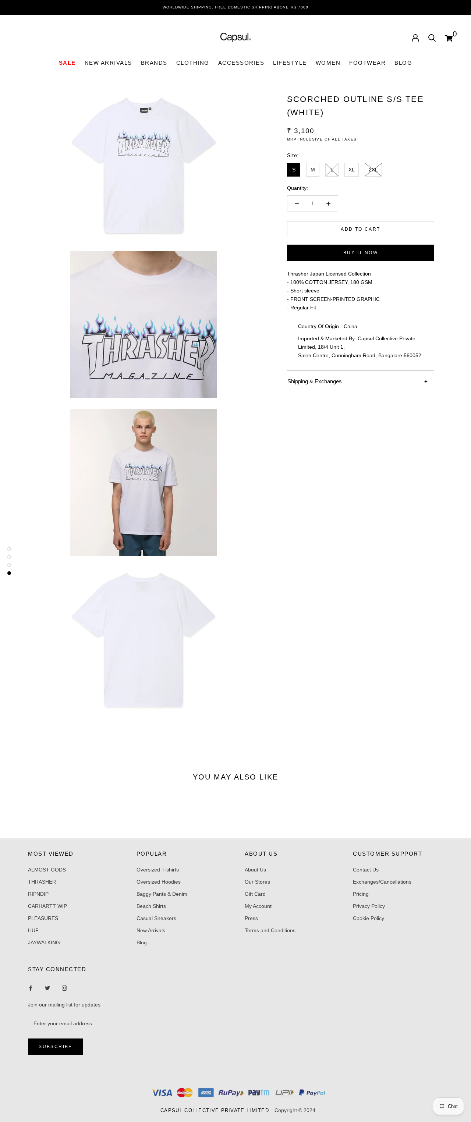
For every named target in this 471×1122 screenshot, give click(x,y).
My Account (258, 906)
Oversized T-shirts (158, 870)
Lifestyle (290, 63)
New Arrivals (151, 930)
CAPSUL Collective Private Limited (216, 1110)
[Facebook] (30, 988)
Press (251, 918)
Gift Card (255, 894)
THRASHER (42, 882)
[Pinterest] (64, 988)
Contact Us (366, 870)
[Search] (432, 37)
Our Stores (257, 882)
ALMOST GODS (47, 870)
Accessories (241, 63)
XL (351, 169)
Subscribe (55, 1046)
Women (328, 63)
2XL (373, 169)
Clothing (192, 63)
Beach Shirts (151, 906)
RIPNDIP (38, 894)
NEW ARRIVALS (108, 63)
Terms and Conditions (270, 930)
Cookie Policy (368, 918)
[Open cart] (449, 37)
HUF (33, 930)
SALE (67, 63)
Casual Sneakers (156, 918)
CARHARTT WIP (47, 906)
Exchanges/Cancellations (382, 882)
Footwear (367, 63)
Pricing (361, 894)
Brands (154, 63)
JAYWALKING (44, 942)
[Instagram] (47, 988)
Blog (403, 63)
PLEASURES (43, 918)
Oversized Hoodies (159, 882)
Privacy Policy (369, 906)
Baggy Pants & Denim (162, 894)
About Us (255, 870)
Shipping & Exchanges (314, 381)
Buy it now (360, 252)
